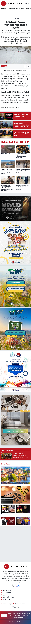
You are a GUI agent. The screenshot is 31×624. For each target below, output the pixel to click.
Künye (4, 603)
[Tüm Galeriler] (29, 464)
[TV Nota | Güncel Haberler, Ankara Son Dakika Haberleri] (12, 3)
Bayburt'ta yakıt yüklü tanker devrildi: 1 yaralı (7, 154)
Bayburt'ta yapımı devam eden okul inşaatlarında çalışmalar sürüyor (23, 171)
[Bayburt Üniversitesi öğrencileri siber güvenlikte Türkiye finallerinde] (23, 148)
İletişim (10, 603)
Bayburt (15, 19)
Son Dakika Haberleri (8, 597)
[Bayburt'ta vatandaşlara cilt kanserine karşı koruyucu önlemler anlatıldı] (23, 180)
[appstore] (15, 607)
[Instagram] (15, 585)
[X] (12, 585)
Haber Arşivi (6, 599)
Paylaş (5, 66)
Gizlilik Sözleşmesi (20, 603)
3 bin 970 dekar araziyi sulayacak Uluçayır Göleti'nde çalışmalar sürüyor (7, 171)
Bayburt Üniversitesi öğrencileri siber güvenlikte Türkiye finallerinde (21, 155)
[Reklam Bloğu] (15, 208)
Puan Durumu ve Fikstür (9, 594)
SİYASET (21, 9)
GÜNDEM (4, 9)
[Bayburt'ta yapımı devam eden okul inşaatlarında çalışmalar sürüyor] (23, 164)
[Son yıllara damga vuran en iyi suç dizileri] (15, 495)
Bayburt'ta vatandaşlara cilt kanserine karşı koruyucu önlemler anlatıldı (22, 187)
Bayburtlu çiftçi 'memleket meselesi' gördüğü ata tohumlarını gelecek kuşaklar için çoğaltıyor (8, 187)
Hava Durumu (7, 590)
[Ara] (26, 3)
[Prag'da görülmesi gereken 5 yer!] (15, 475)
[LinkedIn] (18, 585)
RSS (4, 615)
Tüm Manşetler (7, 595)
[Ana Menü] (28, 3)
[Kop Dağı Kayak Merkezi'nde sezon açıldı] (15, 55)
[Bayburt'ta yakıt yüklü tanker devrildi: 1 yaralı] (8, 148)
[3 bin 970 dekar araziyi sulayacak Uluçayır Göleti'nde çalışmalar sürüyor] (8, 164)
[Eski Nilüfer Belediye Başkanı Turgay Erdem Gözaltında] (23, 521)
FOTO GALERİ (13, 9)
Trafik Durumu (7, 592)
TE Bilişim (19, 621)
